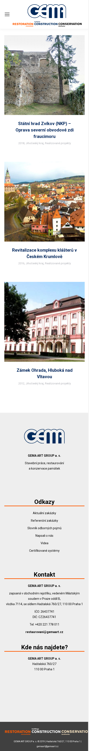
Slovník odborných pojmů (44, 528)
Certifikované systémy (44, 550)
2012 (21, 383)
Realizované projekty (58, 143)
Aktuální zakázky (44, 513)
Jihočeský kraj (35, 143)
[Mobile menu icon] (7, 14)
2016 (21, 263)
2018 (21, 143)
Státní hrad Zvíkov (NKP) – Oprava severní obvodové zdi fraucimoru (45, 130)
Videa (44, 543)
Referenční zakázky (44, 520)
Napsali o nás (44, 535)
